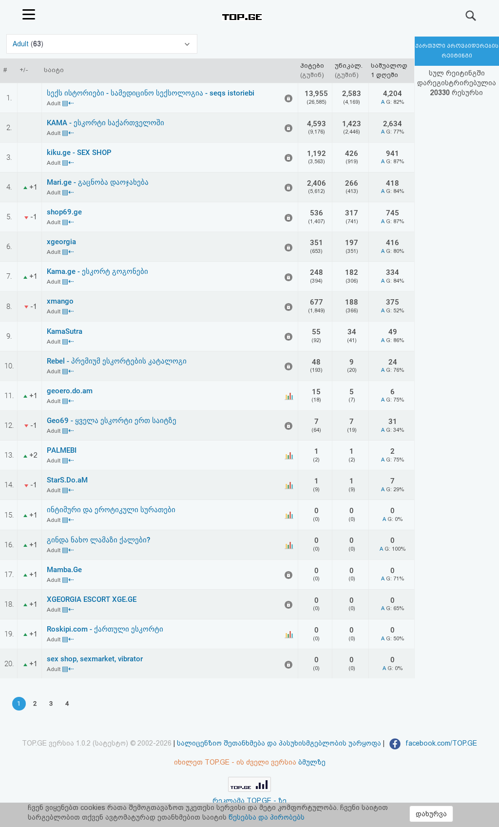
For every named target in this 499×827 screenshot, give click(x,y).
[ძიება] (471, 15)
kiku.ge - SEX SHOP (79, 152)
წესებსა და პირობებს (267, 817)
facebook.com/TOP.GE (440, 743)
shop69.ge (64, 212)
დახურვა (431, 814)
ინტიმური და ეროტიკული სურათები (111, 509)
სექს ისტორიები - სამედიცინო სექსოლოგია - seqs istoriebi (150, 93)
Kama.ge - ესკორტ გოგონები (97, 271)
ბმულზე (312, 762)
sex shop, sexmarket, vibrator (95, 658)
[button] (101, 44)
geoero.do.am (70, 390)
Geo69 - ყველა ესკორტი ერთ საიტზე (111, 420)
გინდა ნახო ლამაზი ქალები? (98, 540)
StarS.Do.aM (67, 480)
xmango (60, 301)
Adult (22, 44)
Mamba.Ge (64, 569)
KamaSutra (64, 331)
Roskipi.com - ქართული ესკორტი (105, 629)
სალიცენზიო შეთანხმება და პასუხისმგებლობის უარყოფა (279, 743)
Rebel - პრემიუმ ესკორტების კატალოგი (117, 361)
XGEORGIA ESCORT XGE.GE (91, 599)
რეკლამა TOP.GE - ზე (249, 801)
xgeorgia (61, 241)
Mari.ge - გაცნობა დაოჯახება (98, 182)
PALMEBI (62, 450)
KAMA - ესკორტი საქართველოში (105, 122)
